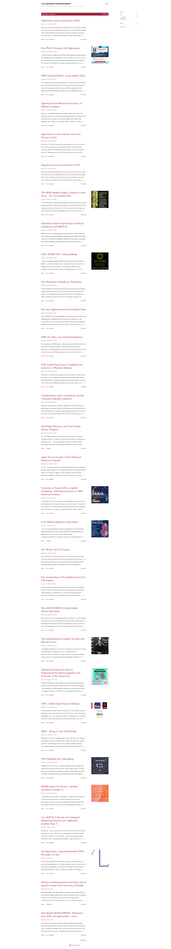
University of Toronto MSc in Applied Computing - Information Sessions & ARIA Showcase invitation (62, 491)
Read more (83, 39)
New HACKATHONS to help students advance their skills (59, 609)
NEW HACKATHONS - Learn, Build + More (63, 75)
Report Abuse (123, 26)
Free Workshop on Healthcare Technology (61, 281)
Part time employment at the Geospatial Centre (63, 309)
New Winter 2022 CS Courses (55, 549)
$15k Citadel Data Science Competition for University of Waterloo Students (62, 366)
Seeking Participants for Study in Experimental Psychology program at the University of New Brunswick (60, 673)
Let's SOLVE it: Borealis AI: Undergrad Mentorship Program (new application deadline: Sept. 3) (60, 820)
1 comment (48, 448)
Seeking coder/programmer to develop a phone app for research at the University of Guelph (63, 883)
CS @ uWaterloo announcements (56, 4)
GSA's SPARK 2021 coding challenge (59, 254)
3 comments (48, 904)
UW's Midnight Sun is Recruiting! (57, 758)
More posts (83, 940)
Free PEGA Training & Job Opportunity (60, 48)
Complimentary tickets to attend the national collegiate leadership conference (62, 397)
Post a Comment (49, 39)
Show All (105, 14)
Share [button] (42, 39)
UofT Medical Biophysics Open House (60, 521)
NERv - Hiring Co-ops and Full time (58, 731)
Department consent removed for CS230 (60, 164)
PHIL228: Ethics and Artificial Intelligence (62, 336)
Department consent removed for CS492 (60, 20)
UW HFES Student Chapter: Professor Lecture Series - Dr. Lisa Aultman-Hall (63, 194)
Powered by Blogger (75, 945)
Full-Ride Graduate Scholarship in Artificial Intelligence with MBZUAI (62, 225)
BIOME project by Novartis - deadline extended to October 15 (59, 788)
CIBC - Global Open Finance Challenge (60, 703)
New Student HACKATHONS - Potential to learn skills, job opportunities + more (62, 914)
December (123, 17)
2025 (121, 14)
